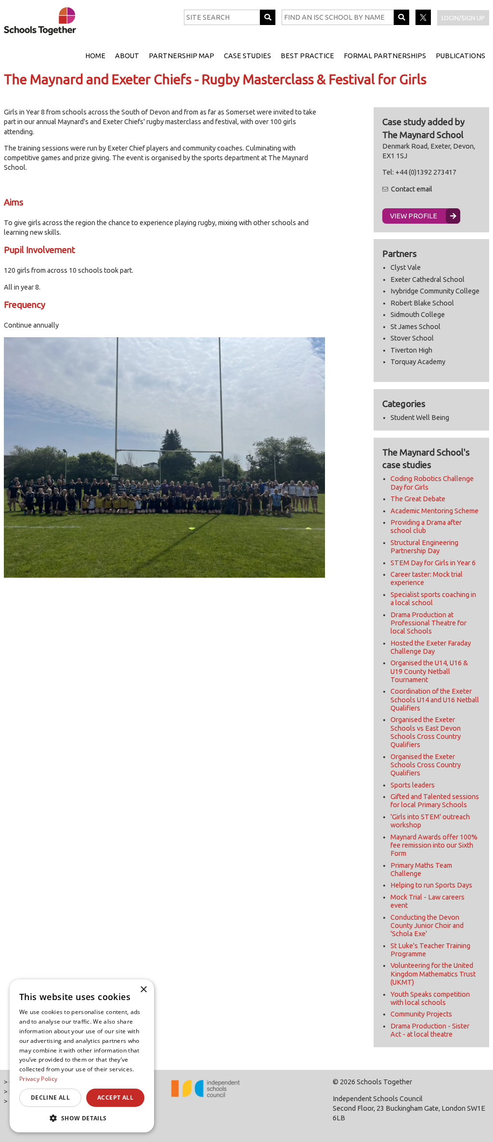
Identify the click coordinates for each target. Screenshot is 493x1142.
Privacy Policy (38, 1079)
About (127, 56)
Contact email (411, 189)
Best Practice (307, 56)
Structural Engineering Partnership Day (424, 547)
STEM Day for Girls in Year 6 (433, 563)
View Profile (413, 216)
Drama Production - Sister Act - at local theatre (429, 1030)
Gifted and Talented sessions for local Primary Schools (434, 801)
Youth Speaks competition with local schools (430, 998)
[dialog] (82, 1055)
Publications (460, 56)
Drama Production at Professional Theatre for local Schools (428, 623)
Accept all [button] (115, 1097)
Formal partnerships (385, 56)
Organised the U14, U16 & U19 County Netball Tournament (429, 671)
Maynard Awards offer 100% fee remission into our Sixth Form (434, 845)
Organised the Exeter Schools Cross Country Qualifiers (425, 765)
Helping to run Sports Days (431, 885)
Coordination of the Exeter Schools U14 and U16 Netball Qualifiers (434, 699)
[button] (81, 1118)
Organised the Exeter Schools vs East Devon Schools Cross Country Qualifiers (425, 732)
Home (95, 56)
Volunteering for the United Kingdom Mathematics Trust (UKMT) (433, 974)
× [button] (143, 989)
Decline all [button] (50, 1097)
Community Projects (421, 1014)
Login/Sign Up (463, 17)
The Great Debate (417, 499)
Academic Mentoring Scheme (434, 511)
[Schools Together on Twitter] (423, 22)
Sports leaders (412, 785)
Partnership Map (181, 56)
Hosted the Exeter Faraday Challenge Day (430, 647)
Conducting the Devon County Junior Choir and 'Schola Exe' (427, 926)
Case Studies (247, 56)
